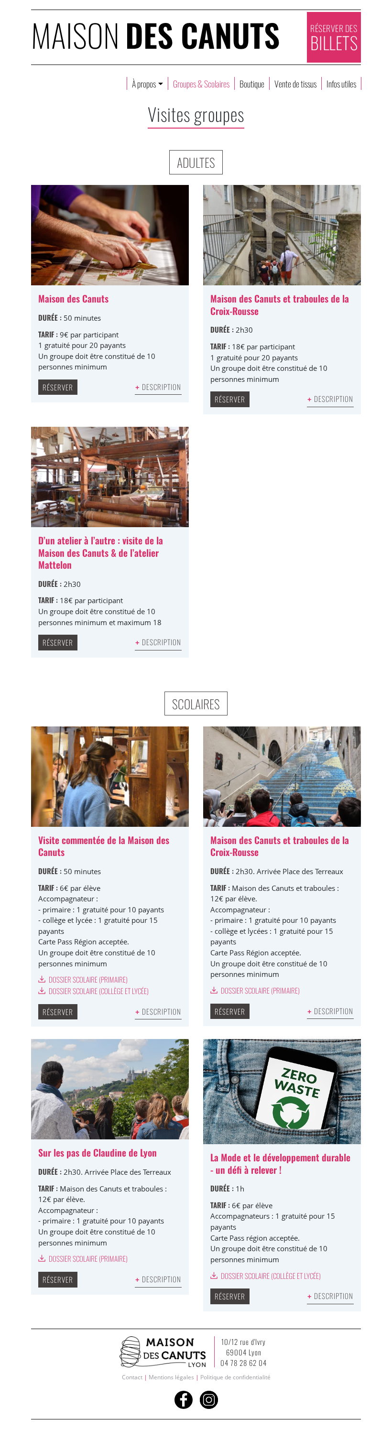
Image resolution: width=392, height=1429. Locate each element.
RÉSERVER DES (334, 38)
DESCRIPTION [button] (158, 386)
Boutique (252, 83)
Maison (155, 34)
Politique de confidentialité (235, 1377)
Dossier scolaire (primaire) (87, 979)
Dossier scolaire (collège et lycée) (98, 990)
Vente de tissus (295, 83)
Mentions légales (171, 1377)
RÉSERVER (58, 387)
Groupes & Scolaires (201, 83)
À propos (144, 83)
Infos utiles (341, 83)
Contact (132, 1377)
